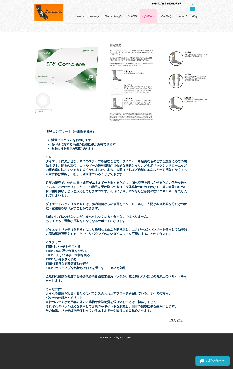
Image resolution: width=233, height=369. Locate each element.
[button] (192, 7)
